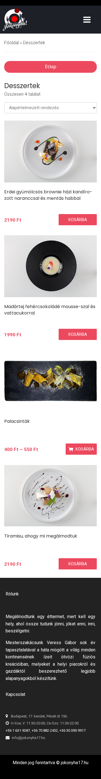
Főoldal (11, 42)
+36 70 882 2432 (45, 730)
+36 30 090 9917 (72, 730)
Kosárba (77, 219)
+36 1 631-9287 (18, 730)
